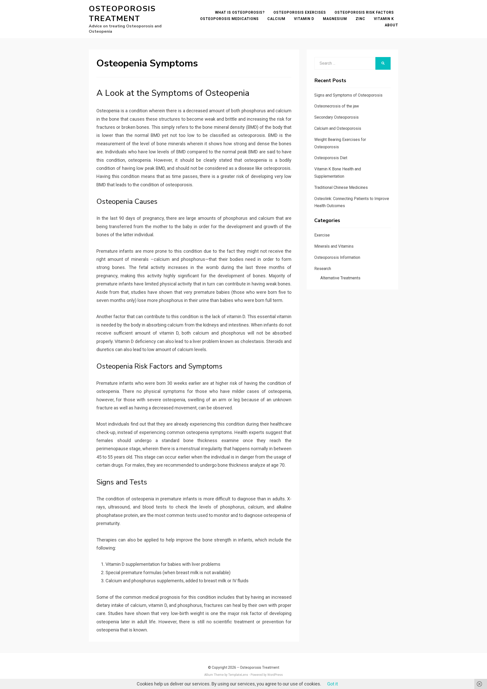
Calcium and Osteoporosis (337, 128)
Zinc (360, 19)
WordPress (275, 675)
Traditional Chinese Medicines (341, 187)
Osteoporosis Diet (330, 157)
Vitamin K (384, 19)
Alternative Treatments (340, 278)
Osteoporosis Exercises (299, 12)
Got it (332, 683)
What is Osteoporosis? (240, 12)
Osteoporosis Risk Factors (364, 12)
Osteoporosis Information (337, 257)
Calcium (276, 19)
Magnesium (335, 19)
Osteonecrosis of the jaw (336, 106)
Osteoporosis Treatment (122, 14)
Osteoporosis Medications (229, 19)
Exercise (322, 235)
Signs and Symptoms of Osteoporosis (348, 95)
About (391, 25)
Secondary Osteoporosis (336, 117)
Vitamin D (304, 19)
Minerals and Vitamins (334, 246)
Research (322, 268)
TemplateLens (238, 675)
